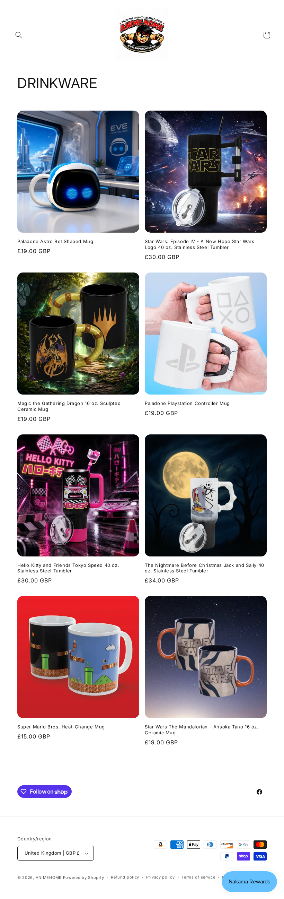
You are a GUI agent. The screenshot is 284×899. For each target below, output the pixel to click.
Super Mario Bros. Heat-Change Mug (61, 726)
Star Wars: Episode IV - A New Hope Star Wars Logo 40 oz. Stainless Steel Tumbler (199, 244)
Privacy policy (160, 877)
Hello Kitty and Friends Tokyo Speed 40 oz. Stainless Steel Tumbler (68, 568)
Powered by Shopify (83, 877)
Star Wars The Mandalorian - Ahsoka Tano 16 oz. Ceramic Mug (202, 729)
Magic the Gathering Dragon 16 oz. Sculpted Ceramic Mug (69, 406)
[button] (18, 35)
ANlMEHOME (49, 877)
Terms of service (198, 877)
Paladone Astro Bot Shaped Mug (55, 241)
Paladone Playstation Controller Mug (187, 403)
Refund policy (125, 877)
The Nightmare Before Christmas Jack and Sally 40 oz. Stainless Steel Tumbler (204, 568)
